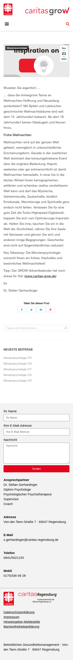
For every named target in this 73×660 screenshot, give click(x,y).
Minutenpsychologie (17, 48)
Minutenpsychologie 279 (18, 357)
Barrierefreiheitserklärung (21, 626)
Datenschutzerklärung (19, 612)
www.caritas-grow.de (40, 276)
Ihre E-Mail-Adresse (18, 425)
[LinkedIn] (40, 309)
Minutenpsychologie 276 (18, 374)
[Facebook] (21, 309)
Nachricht (10, 440)
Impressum (11, 617)
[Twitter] (31, 309)
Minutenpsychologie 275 (18, 380)
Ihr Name (10, 411)
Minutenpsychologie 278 (18, 363)
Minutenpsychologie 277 (18, 369)
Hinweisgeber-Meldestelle (22, 622)
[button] (7, 24)
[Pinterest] (50, 309)
